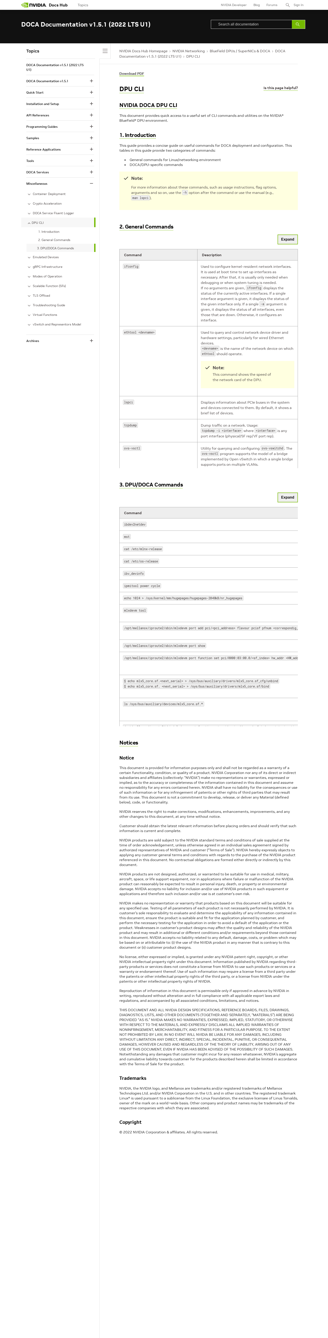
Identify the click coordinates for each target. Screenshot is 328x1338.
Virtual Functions (45, 315)
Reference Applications (43, 149)
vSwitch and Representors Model (57, 324)
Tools (30, 161)
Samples (32, 138)
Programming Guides (42, 127)
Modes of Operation (47, 276)
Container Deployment (49, 194)
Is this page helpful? (281, 88)
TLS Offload (41, 296)
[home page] (34, 5)
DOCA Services (37, 172)
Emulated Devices (46, 257)
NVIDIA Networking (188, 51)
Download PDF (131, 73)
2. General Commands (146, 226)
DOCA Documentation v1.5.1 (47, 81)
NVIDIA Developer (234, 5)
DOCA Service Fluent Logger (53, 213)
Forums (271, 5)
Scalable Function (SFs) (49, 286)
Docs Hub (58, 5)
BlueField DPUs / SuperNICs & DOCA (240, 51)
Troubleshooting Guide (49, 305)
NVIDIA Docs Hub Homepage (143, 51)
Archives (32, 341)
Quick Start (35, 92)
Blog (256, 5)
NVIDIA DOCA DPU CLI (148, 105)
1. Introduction (137, 135)
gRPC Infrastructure (47, 267)
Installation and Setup (42, 104)
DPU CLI (193, 56)
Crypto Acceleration (47, 203)
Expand (287, 239)
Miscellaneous (36, 184)
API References (37, 115)
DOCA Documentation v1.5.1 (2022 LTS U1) (55, 67)
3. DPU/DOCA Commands (151, 484)
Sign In (298, 5)
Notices (128, 742)
